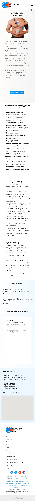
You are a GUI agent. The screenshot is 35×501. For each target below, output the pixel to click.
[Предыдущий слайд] (1, 341)
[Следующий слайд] (34, 341)
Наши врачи (10, 439)
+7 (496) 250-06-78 (9, 385)
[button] (17, 92)
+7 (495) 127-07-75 (9, 387)
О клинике (9, 436)
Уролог (8, 468)
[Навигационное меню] (32, 5)
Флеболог (9, 465)
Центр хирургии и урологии (14, 462)
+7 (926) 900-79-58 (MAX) (11, 389)
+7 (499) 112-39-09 (9, 383)
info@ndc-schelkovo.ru (13, 392)
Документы (9, 445)
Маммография (10, 457)
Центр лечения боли (12, 459)
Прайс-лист (9, 442)
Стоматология (10, 454)
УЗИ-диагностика (11, 451)
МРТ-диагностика (11, 448)
